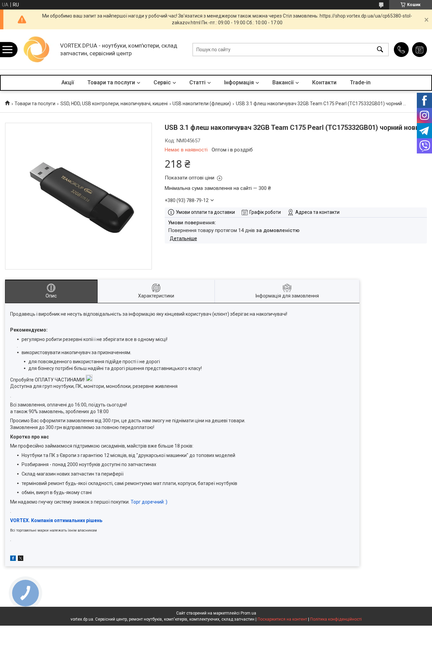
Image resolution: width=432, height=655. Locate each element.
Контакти (324, 82)
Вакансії (283, 82)
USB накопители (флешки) (201, 103)
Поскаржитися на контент (282, 619)
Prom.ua (248, 613)
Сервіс (162, 82)
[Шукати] (380, 49)
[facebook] (13, 559)
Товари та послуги (111, 82)
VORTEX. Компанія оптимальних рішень (56, 520)
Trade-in (360, 82)
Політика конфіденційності (336, 619)
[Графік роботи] (419, 49)
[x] (20, 559)
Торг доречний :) (149, 502)
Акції (67, 82)
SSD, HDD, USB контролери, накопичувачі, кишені (114, 103)
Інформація (239, 82)
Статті (197, 82)
